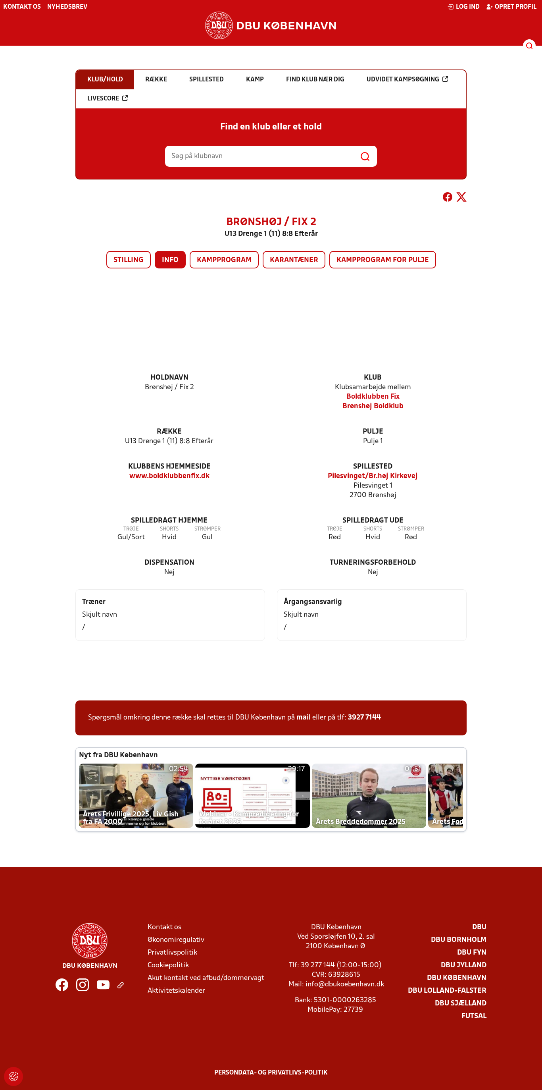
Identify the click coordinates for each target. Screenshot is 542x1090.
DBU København (456, 978)
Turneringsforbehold (373, 562)
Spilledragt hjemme (169, 520)
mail (303, 717)
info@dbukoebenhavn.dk (345, 984)
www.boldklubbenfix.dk (169, 476)
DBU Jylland (463, 965)
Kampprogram (224, 260)
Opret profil (515, 7)
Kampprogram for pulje (382, 260)
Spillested (372, 466)
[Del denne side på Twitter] (461, 198)
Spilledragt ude (373, 520)
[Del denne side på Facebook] (447, 198)
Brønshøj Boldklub (373, 406)
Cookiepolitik (168, 965)
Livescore (103, 99)
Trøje (131, 529)
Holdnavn (169, 377)
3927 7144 (364, 717)
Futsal (473, 1016)
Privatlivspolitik (172, 952)
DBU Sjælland (460, 1003)
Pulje (373, 431)
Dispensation (169, 562)
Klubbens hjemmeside (169, 466)
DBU (479, 927)
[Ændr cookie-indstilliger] (13, 1076)
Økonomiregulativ (176, 940)
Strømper (207, 529)
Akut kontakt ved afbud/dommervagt (206, 978)
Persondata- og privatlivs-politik (271, 1073)
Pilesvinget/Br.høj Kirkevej (373, 476)
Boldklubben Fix (373, 397)
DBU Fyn (471, 952)
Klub (373, 377)
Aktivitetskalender (176, 991)
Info (170, 260)
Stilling (128, 260)
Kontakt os (22, 7)
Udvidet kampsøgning (403, 80)
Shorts (169, 529)
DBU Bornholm (458, 940)
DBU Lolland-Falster (447, 991)
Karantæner (294, 260)
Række (169, 431)
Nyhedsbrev (67, 7)
